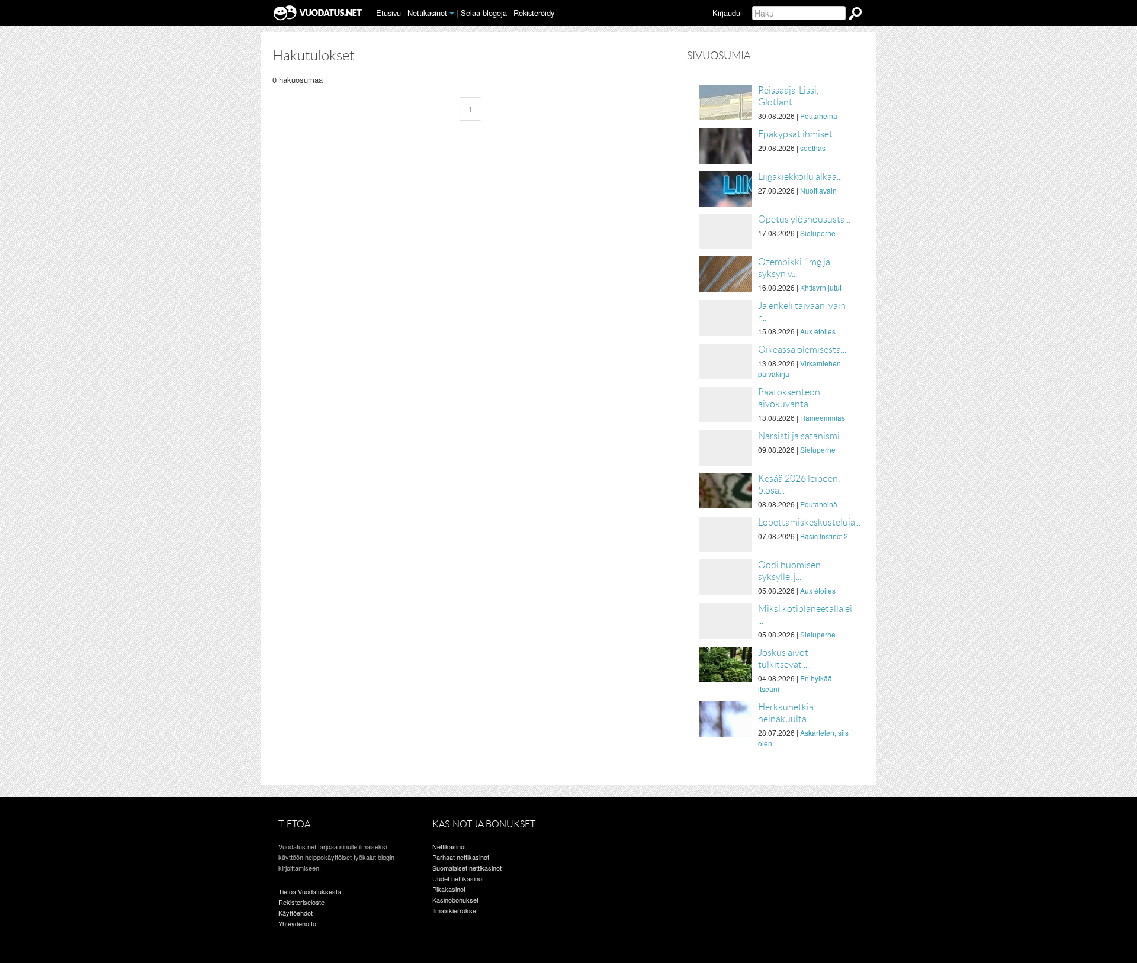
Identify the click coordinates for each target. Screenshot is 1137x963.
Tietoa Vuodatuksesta (309, 891)
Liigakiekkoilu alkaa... (800, 177)
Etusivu (388, 12)
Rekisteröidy (533, 12)
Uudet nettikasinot (458, 878)
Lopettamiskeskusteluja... (809, 522)
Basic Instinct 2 (824, 536)
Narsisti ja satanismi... (801, 436)
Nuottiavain (818, 190)
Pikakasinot (448, 889)
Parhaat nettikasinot (460, 857)
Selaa (484, 12)
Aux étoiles (818, 331)
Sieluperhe (818, 233)
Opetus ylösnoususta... (804, 219)
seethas (813, 148)
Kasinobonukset (455, 899)
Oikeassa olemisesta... (802, 349)
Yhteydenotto (297, 923)
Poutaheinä (818, 116)
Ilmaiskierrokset (455, 910)
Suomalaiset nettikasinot (467, 867)
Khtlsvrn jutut (820, 287)
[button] (451, 13)
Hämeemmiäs (822, 418)
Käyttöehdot (295, 912)
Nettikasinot (427, 12)
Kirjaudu (726, 12)
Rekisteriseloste (301, 902)
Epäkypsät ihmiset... (798, 134)
